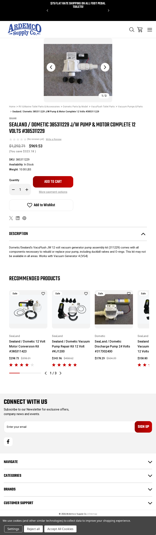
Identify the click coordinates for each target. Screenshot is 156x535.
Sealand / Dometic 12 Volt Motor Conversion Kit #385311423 (27, 346)
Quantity (14, 180)
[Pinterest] (24, 218)
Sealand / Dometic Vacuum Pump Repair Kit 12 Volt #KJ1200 (71, 346)
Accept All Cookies (60, 529)
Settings (13, 529)
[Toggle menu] (150, 29)
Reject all (33, 529)
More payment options (53, 192)
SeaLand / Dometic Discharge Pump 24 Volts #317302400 (112, 346)
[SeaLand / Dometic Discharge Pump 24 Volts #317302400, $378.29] (114, 309)
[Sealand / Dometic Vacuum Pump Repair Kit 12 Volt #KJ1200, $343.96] (71, 309)
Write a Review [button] (53, 139)
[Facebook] (8, 441)
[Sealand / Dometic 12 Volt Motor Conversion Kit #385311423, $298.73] (28, 309)
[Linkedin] (18, 218)
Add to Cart (28, 323)
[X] (11, 218)
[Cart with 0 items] (139, 29)
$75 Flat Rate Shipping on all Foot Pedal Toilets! (78, 5)
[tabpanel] (28, 329)
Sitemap (93, 514)
